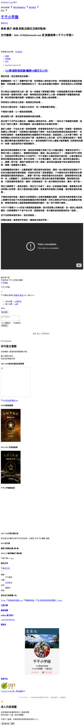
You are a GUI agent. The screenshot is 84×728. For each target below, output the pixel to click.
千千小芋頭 (9, 17)
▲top (3, 308)
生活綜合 (18, 52)
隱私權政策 (54, 697)
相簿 (7, 56)
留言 (21, 295)
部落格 (7, 59)
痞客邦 (16, 295)
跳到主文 (4, 23)
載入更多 (4, 312)
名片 (7, 61)
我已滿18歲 (5, 723)
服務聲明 (63, 697)
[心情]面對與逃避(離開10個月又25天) (26, 70)
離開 (12, 723)
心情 (16, 304)
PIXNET (25, 697)
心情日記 (17, 301)
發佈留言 (4, 325)
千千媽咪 (4, 283)
